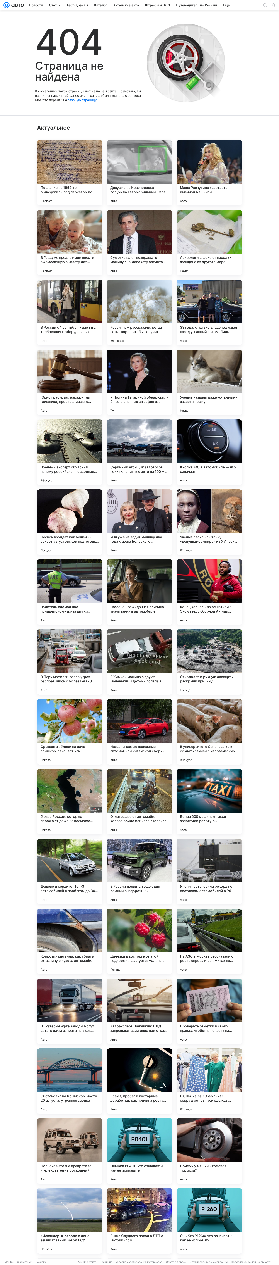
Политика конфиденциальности (251, 1261)
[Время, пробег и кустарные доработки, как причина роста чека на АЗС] (139, 1081)
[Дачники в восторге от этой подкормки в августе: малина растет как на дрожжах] (139, 941)
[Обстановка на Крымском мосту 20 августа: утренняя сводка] (69, 1081)
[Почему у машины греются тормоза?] (209, 1151)
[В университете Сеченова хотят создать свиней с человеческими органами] (209, 732)
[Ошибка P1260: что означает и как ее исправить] (209, 1221)
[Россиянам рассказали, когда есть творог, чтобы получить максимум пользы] (139, 312)
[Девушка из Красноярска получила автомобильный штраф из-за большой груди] (139, 172)
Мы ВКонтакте (87, 1261)
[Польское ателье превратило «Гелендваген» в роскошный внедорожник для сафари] (69, 1151)
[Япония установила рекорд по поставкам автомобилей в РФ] (209, 871)
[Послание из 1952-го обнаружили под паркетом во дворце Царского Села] (69, 172)
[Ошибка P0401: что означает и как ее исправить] (139, 1151)
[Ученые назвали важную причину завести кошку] (209, 382)
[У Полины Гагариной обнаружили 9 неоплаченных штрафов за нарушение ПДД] (139, 382)
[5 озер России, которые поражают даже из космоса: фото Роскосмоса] (69, 801)
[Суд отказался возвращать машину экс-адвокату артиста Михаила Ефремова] (139, 242)
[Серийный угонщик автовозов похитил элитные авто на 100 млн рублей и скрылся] (139, 452)
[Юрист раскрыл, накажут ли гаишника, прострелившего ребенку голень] (69, 382)
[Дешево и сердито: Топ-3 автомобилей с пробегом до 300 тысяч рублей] (69, 871)
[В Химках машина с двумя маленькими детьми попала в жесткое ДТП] (139, 662)
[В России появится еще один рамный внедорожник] (139, 871)
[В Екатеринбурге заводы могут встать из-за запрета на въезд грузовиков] (69, 1011)
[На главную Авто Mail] (17, 5)
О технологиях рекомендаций (209, 1261)
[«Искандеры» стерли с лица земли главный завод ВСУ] (69, 1221)
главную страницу (82, 100)
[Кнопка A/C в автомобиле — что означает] (209, 452)
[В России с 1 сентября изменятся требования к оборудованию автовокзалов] (69, 312)
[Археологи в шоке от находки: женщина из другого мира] (209, 242)
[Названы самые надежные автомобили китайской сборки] (139, 732)
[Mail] (6, 5)
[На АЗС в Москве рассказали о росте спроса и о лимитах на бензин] (209, 941)
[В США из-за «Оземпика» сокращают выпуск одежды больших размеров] (209, 1081)
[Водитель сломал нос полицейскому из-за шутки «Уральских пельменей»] (69, 592)
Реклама (41, 1261)
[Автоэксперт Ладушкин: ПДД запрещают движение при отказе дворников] (139, 1011)
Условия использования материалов (139, 1261)
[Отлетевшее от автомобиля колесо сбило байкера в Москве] (139, 801)
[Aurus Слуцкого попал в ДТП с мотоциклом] (139, 1221)
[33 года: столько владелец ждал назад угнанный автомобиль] (209, 312)
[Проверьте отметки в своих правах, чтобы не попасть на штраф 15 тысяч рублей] (209, 1011)
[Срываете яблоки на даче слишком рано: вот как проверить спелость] (69, 732)
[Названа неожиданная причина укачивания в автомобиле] (139, 592)
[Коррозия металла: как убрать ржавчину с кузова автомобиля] (69, 941)
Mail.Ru (9, 1261)
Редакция (106, 1261)
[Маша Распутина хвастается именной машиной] (209, 172)
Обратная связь (176, 1261)
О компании (24, 1261)
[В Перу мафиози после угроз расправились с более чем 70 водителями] (69, 662)
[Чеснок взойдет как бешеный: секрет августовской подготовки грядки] (69, 522)
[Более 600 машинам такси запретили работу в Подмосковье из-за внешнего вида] (209, 801)
